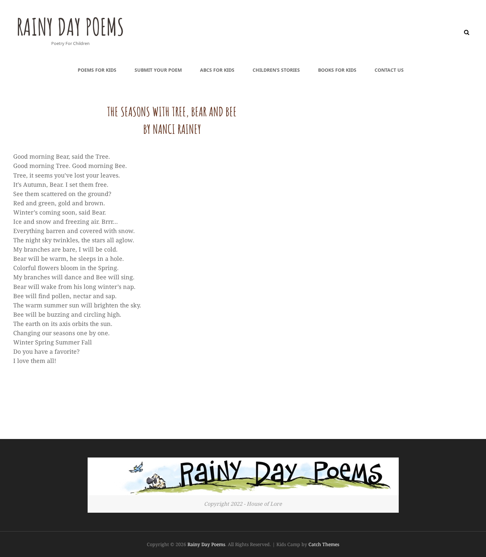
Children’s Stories (276, 70)
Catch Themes (323, 544)
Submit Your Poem (158, 70)
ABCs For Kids (217, 70)
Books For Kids (337, 70)
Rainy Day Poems (70, 26)
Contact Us (389, 70)
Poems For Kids (97, 70)
